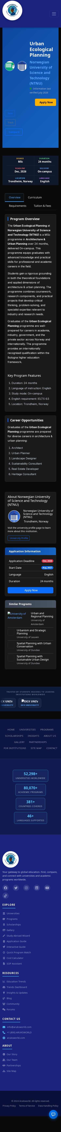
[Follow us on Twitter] (16, 888)
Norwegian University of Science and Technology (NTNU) (41, 73)
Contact (51, 748)
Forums (11, 1009)
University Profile (19, 538)
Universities (27, 729)
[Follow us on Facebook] (5, 888)
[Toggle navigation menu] (54, 14)
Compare (14, 132)
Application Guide (16, 941)
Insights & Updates (17, 992)
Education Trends (16, 981)
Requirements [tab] (17, 206)
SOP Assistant (14, 963)
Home (11, 729)
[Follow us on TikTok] (5, 896)
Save (10, 113)
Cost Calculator (15, 958)
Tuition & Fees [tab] (42, 206)
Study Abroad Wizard (18, 935)
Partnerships (38, 742)
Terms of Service (27, 1105)
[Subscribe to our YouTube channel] (47, 888)
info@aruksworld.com (19, 1027)
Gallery (19, 742)
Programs (47, 729)
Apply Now (46, 102)
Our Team (12, 1059)
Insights (33, 735)
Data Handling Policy (48, 1105)
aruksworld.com (16, 1037)
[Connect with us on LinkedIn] (37, 888)
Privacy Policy (9, 1105)
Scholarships (14, 735)
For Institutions (15, 748)
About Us (50, 735)
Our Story (12, 1054)
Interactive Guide (16, 946)
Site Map (36, 748)
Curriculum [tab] (35, 197)
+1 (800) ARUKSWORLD (19, 1032)
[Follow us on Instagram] (26, 888)
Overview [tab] (14, 197)
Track (11, 122)
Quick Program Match (19, 952)
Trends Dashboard (17, 987)
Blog (9, 998)
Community (13, 1003)
